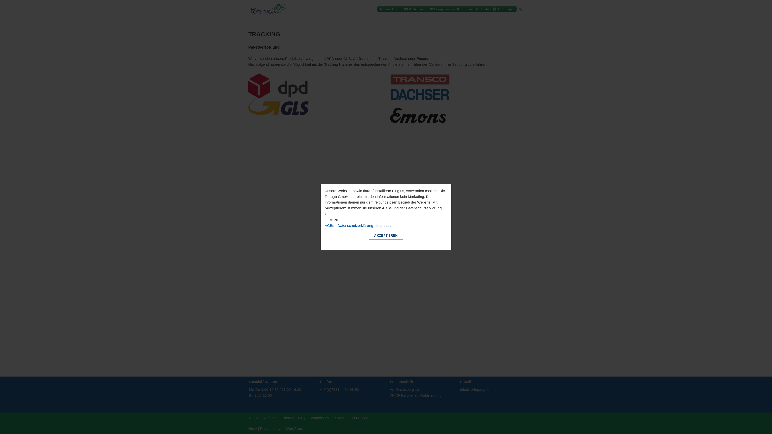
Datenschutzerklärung (355, 226)
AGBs (329, 226)
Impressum (385, 226)
